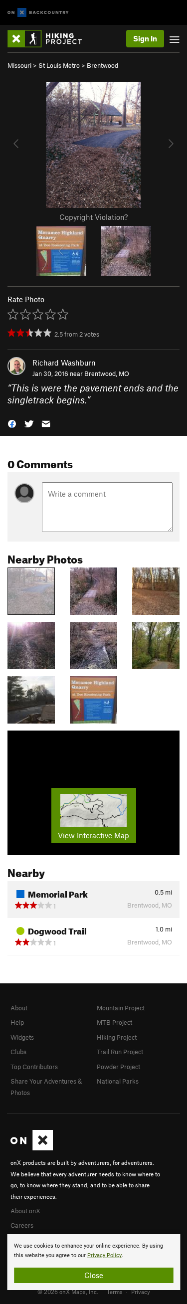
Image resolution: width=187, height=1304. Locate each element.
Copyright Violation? (93, 216)
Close (93, 1275)
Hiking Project (117, 1037)
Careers (21, 1225)
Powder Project (118, 1067)
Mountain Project (121, 1008)
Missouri (19, 65)
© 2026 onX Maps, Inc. (67, 1291)
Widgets (22, 1037)
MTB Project (114, 1022)
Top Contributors (34, 1067)
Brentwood (102, 65)
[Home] (49, 38)
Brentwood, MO (106, 373)
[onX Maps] (31, 1148)
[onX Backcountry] (38, 12)
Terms (115, 1291)
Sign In (145, 38)
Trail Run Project (120, 1052)
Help (17, 1022)
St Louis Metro (59, 65)
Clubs (18, 1052)
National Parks (118, 1081)
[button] (11, 423)
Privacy (140, 1291)
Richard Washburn (64, 362)
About (18, 1008)
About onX (25, 1211)
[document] (93, 1262)
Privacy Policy (104, 1255)
